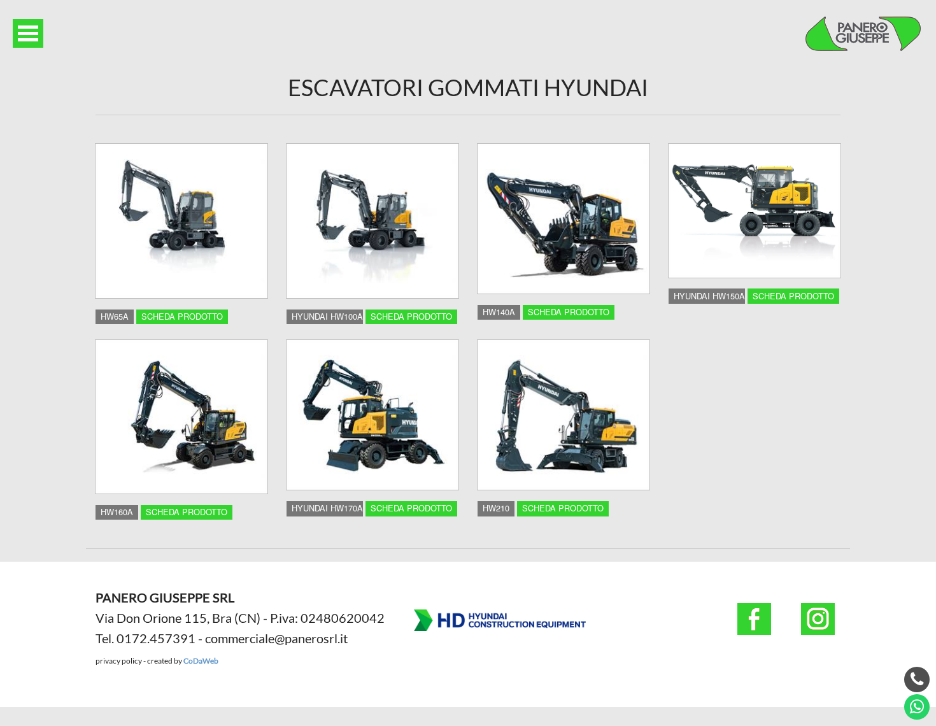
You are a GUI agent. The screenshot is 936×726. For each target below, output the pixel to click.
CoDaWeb (200, 661)
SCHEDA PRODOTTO (182, 316)
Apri (28, 33)
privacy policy (119, 661)
